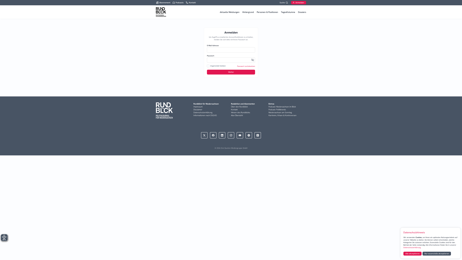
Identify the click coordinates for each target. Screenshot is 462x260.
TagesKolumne (288, 12)
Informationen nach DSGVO (205, 115)
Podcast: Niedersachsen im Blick (282, 106)
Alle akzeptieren (412, 253)
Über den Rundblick (239, 106)
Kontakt (234, 109)
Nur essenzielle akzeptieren (436, 253)
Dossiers (302, 12)
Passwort (210, 56)
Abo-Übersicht (237, 115)
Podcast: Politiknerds (277, 109)
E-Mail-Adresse (213, 45)
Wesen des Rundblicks (240, 112)
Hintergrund (248, 12)
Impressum (198, 106)
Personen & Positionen (267, 12)
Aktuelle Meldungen (229, 12)
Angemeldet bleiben (218, 66)
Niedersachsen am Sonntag (280, 112)
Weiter (231, 72)
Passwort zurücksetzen (246, 66)
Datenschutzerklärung (412, 247)
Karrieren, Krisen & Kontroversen (282, 115)
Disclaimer (197, 109)
